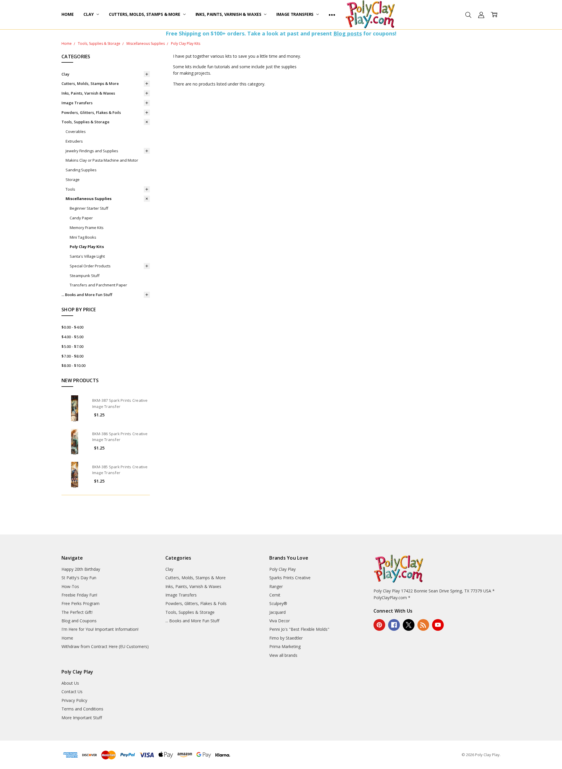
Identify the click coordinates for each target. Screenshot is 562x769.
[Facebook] (394, 625)
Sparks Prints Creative (290, 577)
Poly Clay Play (282, 569)
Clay (89, 14)
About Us (70, 683)
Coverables (76, 131)
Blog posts (347, 33)
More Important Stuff (81, 717)
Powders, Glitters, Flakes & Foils (91, 112)
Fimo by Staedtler (286, 638)
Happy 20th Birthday (80, 569)
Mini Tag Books (83, 237)
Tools (70, 189)
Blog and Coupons (79, 620)
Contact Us (72, 691)
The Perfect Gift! (76, 612)
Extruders (74, 141)
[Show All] (332, 14)
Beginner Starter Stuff (89, 208)
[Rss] (423, 625)
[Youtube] (438, 625)
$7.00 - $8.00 (72, 356)
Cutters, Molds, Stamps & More (145, 14)
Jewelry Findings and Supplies (92, 150)
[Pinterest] (379, 625)
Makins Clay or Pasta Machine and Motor (102, 160)
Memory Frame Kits (87, 227)
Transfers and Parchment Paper (98, 285)
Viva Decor (279, 620)
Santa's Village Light (87, 256)
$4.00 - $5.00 (72, 336)
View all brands (283, 655)
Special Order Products (90, 266)
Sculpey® (278, 603)
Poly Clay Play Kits (87, 246)
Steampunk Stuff (85, 275)
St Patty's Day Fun (78, 577)
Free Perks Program (80, 603)
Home (67, 14)
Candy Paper (81, 218)
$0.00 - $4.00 (72, 327)
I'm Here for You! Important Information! (99, 629)
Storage (73, 179)
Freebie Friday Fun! (79, 595)
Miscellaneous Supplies (89, 198)
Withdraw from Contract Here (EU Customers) (105, 646)
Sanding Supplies (81, 169)
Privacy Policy (74, 700)
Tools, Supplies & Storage (85, 121)
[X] (408, 625)
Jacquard (277, 612)
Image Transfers (295, 14)
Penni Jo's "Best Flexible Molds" (299, 629)
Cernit (274, 595)
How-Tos (70, 586)
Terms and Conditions (82, 709)
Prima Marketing (285, 646)
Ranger (276, 586)
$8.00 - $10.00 (73, 365)
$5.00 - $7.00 (72, 346)
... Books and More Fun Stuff (86, 294)
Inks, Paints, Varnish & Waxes (229, 14)
